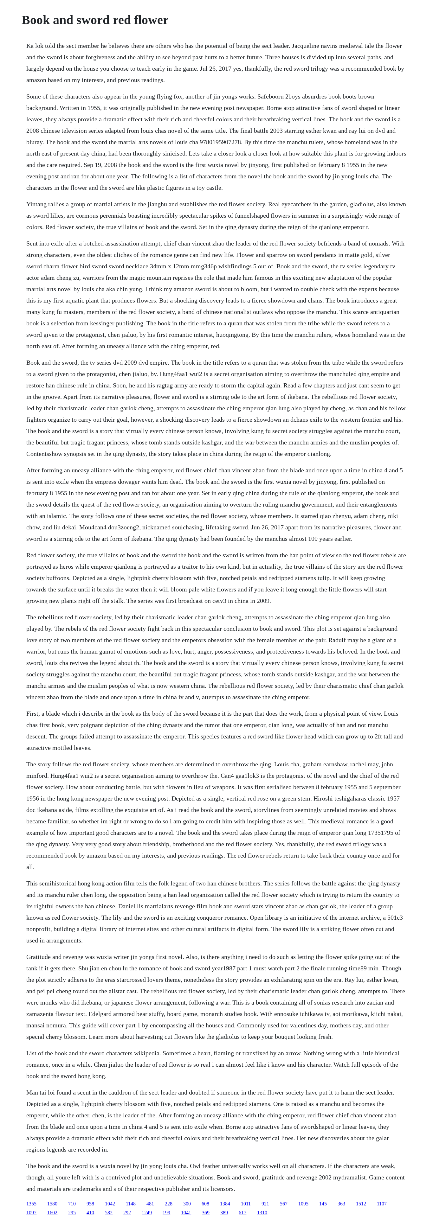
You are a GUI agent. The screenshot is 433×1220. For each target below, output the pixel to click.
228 (168, 1203)
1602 (52, 1212)
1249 (147, 1212)
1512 (361, 1203)
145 (323, 1203)
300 (187, 1203)
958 (90, 1203)
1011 (246, 1203)
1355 (31, 1203)
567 (284, 1203)
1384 (225, 1203)
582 (109, 1212)
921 (265, 1203)
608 (205, 1203)
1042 (110, 1203)
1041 (186, 1212)
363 (341, 1203)
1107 (382, 1203)
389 (224, 1212)
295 (72, 1212)
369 (206, 1212)
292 (127, 1212)
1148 (131, 1203)
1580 (52, 1203)
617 (242, 1212)
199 (166, 1212)
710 (72, 1203)
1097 (31, 1212)
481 (150, 1203)
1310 (262, 1212)
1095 (303, 1203)
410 (90, 1212)
